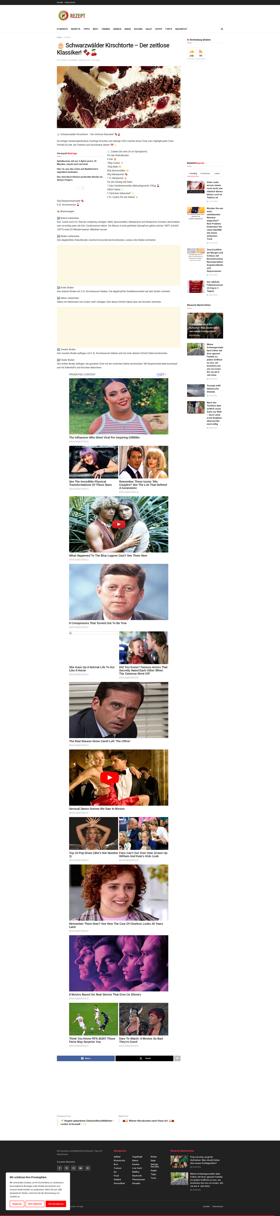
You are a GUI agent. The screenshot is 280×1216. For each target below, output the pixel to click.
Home (59, 37)
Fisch (116, 1176)
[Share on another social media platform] (177, 1058)
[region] (38, 1191)
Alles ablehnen (35, 1204)
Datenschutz (70, 2)
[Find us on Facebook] (59, 1168)
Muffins (136, 1172)
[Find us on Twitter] (66, 1168)
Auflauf (117, 1157)
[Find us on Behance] (80, 1168)
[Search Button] (222, 29)
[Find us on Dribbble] (87, 1168)
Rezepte (75, 29)
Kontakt (60, 2)
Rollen (154, 1157)
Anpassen (17, 1204)
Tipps (86, 29)
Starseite (62, 29)
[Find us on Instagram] (73, 1168)
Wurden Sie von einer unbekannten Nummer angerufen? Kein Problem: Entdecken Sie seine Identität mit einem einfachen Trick (215, 223)
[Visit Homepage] (71, 15)
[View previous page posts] (77, 188)
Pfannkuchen (138, 1179)
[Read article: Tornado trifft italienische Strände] (196, 390)
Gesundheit (119, 1183)
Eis (115, 1172)
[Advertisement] (170, 14)
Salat (149, 29)
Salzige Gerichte (155, 1165)
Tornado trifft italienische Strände (214, 388)
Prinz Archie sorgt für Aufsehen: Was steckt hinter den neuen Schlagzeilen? (204, 328)
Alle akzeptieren (56, 1204)
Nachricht (181, 29)
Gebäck (117, 29)
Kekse (128, 29)
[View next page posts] (83, 188)
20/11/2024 (61, 60)
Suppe (158, 29)
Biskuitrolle (119, 1160)
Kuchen (138, 29)
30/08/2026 (195, 335)
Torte (168, 29)
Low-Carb (137, 1168)
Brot (95, 29)
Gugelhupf (137, 1157)
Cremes (106, 29)
